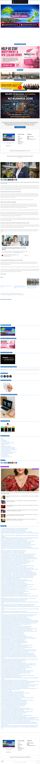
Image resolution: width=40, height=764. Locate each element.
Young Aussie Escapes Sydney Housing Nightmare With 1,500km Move (12, 710)
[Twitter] (8, 146)
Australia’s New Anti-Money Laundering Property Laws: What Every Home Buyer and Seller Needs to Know (18, 655)
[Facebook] (7, 146)
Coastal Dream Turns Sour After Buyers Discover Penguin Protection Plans (13, 662)
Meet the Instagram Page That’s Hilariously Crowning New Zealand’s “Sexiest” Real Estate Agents (17, 645)
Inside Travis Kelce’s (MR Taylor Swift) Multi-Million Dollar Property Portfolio (13, 660)
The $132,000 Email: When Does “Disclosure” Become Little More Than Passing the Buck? (15, 545)
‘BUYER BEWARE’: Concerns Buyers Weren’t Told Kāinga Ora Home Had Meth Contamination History (17, 565)
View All (38, 522)
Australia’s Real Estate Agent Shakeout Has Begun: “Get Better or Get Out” (13, 600)
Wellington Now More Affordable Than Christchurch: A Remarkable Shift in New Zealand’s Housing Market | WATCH (20, 681)
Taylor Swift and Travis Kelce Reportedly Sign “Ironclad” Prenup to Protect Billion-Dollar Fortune (16, 647)
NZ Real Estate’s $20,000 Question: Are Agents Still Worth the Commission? (13, 551)
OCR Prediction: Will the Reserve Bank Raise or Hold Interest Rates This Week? (14, 642)
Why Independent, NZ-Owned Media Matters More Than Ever (11, 625)
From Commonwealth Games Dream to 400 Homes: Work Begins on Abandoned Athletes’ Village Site (17, 670)
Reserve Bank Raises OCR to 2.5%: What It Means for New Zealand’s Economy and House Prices (16, 629)
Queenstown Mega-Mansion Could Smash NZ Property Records (11, 661)
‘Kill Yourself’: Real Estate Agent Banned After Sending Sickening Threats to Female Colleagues (16, 667)
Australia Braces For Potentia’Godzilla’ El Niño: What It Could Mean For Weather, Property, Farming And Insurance (19, 684)
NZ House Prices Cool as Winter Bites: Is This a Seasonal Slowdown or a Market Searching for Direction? (18, 604)
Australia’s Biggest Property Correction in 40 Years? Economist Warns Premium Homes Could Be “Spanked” (18, 598)
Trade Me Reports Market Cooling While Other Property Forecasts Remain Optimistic (15, 591)
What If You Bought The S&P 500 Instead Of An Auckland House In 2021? (13, 705)
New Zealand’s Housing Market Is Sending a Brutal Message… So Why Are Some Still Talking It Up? (17, 576)
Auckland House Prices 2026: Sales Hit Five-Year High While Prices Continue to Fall (14, 646)
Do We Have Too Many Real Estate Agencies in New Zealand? (11, 643)
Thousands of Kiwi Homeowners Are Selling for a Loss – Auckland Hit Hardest (13, 566)
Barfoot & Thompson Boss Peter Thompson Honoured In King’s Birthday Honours (14, 703)
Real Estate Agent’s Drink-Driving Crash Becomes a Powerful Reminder (12, 632)
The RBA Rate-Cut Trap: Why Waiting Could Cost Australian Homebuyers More (14, 529)
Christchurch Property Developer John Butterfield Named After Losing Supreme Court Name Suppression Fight (19, 558)
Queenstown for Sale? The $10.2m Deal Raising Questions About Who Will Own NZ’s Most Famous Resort (18, 544)
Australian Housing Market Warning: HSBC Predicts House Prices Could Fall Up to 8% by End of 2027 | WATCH (19, 622)
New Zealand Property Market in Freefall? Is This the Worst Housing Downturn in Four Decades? (16, 580)
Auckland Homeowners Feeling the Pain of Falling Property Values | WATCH (13, 669)
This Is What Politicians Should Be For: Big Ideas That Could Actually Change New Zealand (16, 542)
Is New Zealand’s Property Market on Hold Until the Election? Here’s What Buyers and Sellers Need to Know (18, 649)
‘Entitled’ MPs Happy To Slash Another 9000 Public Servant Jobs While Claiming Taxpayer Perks (16, 715)
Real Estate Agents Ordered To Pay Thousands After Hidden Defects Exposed (13, 716)
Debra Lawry (12, 185)
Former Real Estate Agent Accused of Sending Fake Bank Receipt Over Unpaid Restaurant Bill (16, 619)
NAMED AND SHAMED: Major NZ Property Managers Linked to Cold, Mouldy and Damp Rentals (16, 531)
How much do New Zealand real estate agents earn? (13, 293)
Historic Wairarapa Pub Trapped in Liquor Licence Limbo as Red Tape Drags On (14, 594)
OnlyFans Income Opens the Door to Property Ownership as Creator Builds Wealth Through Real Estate (18, 653)
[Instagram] (10, 146)
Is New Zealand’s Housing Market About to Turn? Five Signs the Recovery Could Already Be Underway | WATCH (19, 628)
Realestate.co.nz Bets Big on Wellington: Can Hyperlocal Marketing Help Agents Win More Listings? (17, 577)
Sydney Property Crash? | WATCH (6, 690)
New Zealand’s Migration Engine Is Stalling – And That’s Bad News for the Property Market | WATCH (17, 605)
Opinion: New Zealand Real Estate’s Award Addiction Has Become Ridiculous (13, 704)
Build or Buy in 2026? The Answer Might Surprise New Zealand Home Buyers (13, 635)
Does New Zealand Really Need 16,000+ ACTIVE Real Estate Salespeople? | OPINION (14, 683)
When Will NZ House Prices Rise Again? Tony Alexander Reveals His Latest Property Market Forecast (17, 654)
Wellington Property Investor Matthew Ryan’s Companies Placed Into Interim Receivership (15, 593)
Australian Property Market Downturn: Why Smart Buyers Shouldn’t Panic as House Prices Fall (16, 626)
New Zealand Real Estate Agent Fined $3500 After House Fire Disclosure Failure (14, 599)
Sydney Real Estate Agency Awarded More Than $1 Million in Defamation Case (14, 587)
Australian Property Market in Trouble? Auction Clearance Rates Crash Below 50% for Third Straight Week (18, 638)
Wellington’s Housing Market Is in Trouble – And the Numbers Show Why (13, 639)
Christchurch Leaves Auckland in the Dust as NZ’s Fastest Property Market (13, 530)
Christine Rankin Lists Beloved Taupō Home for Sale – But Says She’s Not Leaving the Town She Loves (17, 584)
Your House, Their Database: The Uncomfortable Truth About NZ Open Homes (14, 550)
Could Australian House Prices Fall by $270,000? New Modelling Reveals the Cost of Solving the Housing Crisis (19, 614)
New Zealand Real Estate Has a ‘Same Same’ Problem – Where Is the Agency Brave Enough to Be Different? (18, 557)
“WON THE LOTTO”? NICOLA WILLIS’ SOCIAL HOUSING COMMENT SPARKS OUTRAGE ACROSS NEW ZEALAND (18, 722)
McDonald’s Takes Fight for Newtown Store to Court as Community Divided (13, 590)
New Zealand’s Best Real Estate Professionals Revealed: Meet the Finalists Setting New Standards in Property (19, 631)
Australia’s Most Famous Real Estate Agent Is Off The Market (11, 698)
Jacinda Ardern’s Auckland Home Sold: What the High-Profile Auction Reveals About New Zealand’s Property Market (20, 621)
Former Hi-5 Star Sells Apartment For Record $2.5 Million (10, 689)
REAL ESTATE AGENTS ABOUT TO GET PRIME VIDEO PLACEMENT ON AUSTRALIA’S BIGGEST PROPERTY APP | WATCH (19, 725)
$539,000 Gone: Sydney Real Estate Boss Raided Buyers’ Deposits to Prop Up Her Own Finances (16, 538)
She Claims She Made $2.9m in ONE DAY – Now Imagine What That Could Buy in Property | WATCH (17, 556)
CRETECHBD (28, 150)
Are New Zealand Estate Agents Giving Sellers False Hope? (10, 578)
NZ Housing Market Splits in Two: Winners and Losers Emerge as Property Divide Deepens (16, 627)
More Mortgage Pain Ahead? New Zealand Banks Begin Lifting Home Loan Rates (14, 585)
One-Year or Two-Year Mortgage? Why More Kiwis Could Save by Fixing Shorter (14, 583)
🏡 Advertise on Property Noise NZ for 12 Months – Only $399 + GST (12, 633)
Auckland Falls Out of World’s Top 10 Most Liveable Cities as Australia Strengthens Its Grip (16, 624)
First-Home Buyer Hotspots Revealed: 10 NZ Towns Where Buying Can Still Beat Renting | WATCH (17, 571)
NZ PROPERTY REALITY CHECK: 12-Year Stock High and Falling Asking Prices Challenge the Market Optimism (18, 573)
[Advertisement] (20, 36)
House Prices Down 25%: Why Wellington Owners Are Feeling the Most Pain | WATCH (15, 666)
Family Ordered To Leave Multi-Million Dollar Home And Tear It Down (12, 695)
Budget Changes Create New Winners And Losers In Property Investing (12, 696)
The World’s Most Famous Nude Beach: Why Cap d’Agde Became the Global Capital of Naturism (16, 636)
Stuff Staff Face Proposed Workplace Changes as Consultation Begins (12, 592)
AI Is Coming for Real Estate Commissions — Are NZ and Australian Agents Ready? (14, 528)
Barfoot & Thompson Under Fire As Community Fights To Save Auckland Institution (14, 687)
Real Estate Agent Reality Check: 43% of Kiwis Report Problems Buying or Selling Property (15, 562)
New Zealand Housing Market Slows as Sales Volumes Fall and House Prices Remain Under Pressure (17, 682)
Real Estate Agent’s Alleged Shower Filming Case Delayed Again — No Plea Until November (16, 543)
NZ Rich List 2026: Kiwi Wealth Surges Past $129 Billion (10, 674)
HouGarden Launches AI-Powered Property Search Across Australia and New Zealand (15, 618)
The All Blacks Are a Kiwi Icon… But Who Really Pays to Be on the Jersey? (13, 640)
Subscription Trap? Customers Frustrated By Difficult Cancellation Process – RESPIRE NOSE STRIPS (17, 709)
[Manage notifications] (2, 761)
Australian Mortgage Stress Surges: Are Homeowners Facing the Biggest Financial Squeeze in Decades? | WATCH (19, 620)
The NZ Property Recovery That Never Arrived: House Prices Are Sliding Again (13, 563)
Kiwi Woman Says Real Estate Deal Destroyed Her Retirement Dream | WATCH (14, 617)
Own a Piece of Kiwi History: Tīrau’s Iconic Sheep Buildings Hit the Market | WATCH (14, 652)
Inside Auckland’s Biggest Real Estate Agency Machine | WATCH (11, 676)
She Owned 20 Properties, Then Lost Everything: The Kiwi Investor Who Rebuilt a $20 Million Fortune (17, 675)
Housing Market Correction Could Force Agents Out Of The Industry (12, 694)
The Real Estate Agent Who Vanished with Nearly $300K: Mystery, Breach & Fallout (20, 286)
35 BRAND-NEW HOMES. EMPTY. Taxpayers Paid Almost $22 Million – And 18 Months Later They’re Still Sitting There (20, 537)
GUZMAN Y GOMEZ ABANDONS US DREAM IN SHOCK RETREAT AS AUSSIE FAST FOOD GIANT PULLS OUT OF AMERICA (20, 719)
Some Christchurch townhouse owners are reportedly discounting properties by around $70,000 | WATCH (18, 663)
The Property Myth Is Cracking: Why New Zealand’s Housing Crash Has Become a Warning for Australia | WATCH (19, 569)
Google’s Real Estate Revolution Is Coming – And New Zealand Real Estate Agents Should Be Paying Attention (19, 688)
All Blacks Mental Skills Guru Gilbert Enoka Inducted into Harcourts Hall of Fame (14, 611)
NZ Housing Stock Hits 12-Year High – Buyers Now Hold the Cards (11, 564)
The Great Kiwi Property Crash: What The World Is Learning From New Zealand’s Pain (15, 708)
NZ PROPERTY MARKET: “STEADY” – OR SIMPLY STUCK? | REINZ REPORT (12, 552)
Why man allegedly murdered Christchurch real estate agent (14, 294)
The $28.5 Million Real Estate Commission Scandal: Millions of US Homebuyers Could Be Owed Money (17, 541)
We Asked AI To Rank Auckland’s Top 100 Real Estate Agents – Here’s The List (13, 702)
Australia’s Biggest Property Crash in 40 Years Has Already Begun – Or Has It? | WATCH (15, 673)
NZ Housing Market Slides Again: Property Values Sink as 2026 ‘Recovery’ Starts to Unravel (15, 570)
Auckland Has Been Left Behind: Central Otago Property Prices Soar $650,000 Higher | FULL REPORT (17, 697)
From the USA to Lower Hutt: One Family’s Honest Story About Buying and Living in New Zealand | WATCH (18, 664)
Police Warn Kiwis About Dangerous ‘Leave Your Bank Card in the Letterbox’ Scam (14, 680)
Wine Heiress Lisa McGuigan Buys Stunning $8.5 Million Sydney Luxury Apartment (14, 579)
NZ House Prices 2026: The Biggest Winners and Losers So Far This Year (13, 648)
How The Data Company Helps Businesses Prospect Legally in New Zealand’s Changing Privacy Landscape (18, 650)
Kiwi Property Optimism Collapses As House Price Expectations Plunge (12, 691)
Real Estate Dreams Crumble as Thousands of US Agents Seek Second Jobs (13, 668)
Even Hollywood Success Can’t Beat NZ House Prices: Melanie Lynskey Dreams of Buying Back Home (17, 555)
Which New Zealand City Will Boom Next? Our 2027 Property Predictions (13, 634)
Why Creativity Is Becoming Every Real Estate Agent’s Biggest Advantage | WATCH (14, 641)
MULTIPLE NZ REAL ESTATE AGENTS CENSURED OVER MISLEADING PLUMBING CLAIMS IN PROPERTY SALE (18, 718)
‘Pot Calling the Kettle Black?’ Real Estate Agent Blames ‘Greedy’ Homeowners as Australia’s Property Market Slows (19, 659)
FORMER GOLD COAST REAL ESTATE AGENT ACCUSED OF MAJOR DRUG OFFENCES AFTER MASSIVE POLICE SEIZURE (19, 717)
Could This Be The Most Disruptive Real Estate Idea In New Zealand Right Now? (14, 701)
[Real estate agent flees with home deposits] (6, 281)
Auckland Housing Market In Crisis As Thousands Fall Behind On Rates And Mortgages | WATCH (16, 711)
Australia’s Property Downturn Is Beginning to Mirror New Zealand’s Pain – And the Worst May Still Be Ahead (19, 589)
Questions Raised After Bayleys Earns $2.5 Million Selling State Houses (12, 582)
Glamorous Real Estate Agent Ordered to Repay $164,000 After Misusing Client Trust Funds (32, 286)
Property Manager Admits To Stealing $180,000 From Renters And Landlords (13, 712)
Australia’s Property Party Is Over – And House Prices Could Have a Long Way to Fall (14, 559)
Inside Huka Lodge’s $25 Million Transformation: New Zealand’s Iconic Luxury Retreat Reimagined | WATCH (18, 572)
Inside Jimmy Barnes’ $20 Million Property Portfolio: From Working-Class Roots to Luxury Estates (16, 586)
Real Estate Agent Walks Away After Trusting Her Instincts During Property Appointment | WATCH (17, 615)
